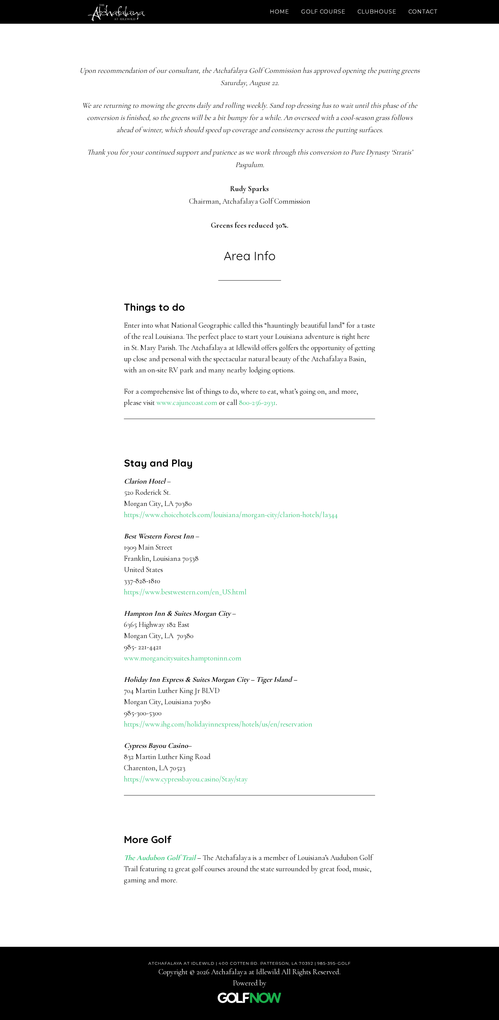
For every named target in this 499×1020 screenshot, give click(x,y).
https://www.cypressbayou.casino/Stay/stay (186, 779)
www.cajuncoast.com (186, 402)
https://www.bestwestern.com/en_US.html (185, 592)
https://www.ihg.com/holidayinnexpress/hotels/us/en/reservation (218, 724)
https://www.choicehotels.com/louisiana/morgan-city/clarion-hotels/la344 (231, 514)
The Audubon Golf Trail (160, 857)
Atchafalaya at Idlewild (117, 12)
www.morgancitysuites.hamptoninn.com (182, 658)
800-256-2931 (257, 402)
